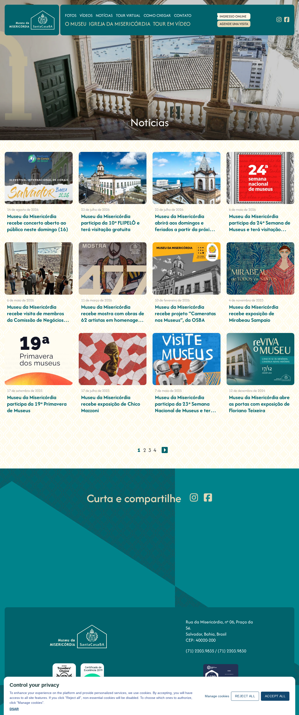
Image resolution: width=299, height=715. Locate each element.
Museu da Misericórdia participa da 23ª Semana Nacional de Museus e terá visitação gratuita (184, 407)
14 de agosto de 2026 (23, 209)
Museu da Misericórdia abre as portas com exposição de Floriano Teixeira (259, 403)
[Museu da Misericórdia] (31, 20)
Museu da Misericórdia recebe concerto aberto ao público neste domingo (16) (37, 222)
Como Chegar (157, 15)
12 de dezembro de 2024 (247, 390)
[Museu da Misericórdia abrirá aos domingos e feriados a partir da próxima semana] (187, 178)
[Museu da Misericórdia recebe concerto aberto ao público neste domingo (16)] (39, 178)
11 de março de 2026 (96, 300)
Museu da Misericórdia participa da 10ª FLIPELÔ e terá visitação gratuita (110, 222)
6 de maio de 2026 (242, 209)
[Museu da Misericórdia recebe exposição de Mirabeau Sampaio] (261, 268)
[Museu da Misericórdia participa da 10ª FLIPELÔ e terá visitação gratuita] (113, 178)
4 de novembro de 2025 (246, 300)
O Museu (75, 24)
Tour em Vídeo (171, 24)
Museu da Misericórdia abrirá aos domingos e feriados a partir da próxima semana (186, 226)
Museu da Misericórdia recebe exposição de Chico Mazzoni (110, 403)
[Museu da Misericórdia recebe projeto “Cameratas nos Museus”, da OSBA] (187, 268)
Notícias (104, 15)
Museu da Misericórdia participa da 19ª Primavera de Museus (37, 403)
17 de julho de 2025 (95, 390)
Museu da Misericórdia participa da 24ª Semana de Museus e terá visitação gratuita (259, 226)
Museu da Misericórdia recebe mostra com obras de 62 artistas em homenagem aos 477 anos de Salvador (112, 316)
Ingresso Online (233, 16)
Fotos (70, 15)
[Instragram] (279, 20)
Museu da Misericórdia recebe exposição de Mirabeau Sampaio (253, 313)
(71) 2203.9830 (232, 651)
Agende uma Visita (234, 23)
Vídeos (86, 15)
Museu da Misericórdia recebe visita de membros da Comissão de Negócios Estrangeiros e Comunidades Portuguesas (36, 320)
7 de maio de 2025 (168, 390)
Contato (182, 15)
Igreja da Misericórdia (119, 24)
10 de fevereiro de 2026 (172, 300)
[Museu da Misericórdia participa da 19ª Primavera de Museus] (39, 359)
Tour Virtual (128, 15)
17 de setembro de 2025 (25, 390)
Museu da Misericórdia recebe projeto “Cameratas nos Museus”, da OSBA (185, 313)
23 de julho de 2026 (95, 209)
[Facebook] (287, 20)
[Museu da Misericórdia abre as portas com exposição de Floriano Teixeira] (261, 359)
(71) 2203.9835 (200, 651)
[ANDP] (220, 675)
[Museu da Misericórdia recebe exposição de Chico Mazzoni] (113, 359)
